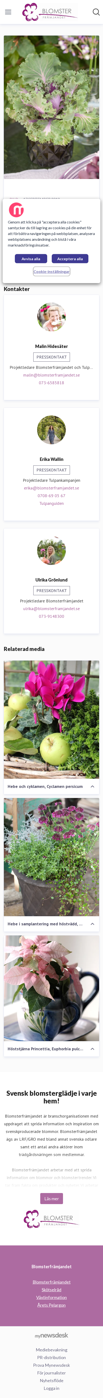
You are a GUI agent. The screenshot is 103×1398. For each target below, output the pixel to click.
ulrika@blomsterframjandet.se (51, 608)
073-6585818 (51, 382)
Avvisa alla (31, 258)
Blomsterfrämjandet (52, 1282)
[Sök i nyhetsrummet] (96, 12)
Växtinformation (51, 1297)
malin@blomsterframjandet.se (51, 375)
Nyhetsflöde (51, 1380)
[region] (52, 241)
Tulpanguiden (51, 503)
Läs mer (51, 1198)
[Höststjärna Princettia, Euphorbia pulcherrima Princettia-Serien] (51, 988)
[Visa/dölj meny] (8, 12)
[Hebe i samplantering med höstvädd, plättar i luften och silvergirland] (51, 857)
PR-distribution (51, 1357)
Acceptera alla (70, 258)
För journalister (51, 1372)
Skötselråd (51, 1289)
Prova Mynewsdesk (51, 1365)
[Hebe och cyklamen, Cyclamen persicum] (51, 720)
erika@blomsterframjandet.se (51, 488)
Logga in (51, 1388)
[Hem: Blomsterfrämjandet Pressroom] (50, 12)
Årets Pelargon (51, 1305)
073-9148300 (51, 616)
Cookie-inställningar (52, 271)
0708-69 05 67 (51, 495)
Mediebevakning (51, 1349)
